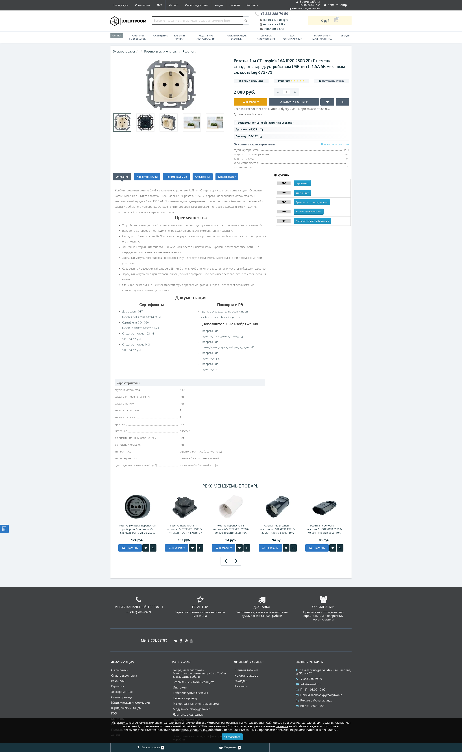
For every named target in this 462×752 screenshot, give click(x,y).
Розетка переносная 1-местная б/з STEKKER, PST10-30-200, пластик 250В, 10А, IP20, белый (231, 529)
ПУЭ (159, 5)
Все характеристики (335, 144)
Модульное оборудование (206, 37)
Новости (235, 5)
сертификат (302, 183)
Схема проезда (121, 697)
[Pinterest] (185, 639)
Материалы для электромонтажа (196, 704)
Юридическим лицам (126, 708)
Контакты (252, 5)
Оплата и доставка (196, 5)
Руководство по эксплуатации (312, 202)
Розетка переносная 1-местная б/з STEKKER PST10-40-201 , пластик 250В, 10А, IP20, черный (324, 529)
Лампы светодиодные (188, 714)
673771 (254, 129)
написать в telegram (276, 20)
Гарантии (117, 686)
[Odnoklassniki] (180, 639)
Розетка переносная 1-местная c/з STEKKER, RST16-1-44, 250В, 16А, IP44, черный (184, 529)
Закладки (240, 681)
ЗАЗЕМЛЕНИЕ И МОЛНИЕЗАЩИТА (322, 37)
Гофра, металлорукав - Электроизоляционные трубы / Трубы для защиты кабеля (199, 673)
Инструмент (181, 687)
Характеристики (147, 176)
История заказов (246, 675)
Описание (122, 176)
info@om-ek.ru (273, 29)
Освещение (160, 35)
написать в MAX (274, 24)
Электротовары (124, 51)
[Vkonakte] (174, 639)
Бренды (345, 35)
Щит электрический (292, 37)
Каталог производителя (308, 211)
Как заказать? (227, 176)
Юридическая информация (130, 703)
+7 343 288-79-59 (310, 679)
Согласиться (232, 736)
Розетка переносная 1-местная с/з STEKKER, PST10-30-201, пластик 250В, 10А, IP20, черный (277, 529)
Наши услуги (120, 5)
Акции (219, 5)
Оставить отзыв (333, 81)
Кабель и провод (179, 37)
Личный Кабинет (246, 670)
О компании (142, 5)
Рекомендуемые (176, 176)
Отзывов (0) (202, 176)
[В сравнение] (153, 548)
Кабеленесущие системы (237, 37)
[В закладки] (145, 548)
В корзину (131, 548)
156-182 (252, 136)
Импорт (173, 5)
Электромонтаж (122, 692)
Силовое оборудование (266, 37)
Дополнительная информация (312, 220)
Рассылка (241, 686)
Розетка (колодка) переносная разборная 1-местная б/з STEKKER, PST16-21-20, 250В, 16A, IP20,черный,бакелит (137, 529)
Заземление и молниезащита (193, 682)
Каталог (117, 35)
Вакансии (118, 681)
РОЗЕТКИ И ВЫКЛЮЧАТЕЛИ (137, 37)
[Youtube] (190, 639)
